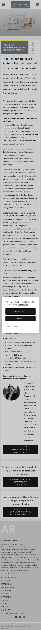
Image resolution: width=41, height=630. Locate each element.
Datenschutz (23, 304)
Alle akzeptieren (20, 311)
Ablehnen (20, 318)
